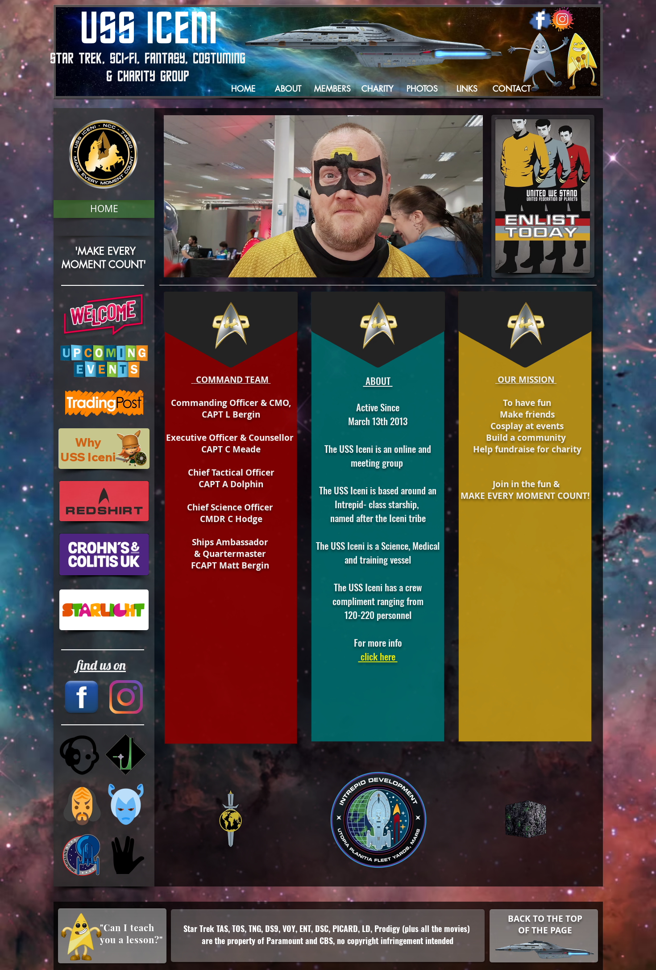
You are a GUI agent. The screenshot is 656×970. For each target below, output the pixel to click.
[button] (104, 209)
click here (378, 656)
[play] (461, 269)
